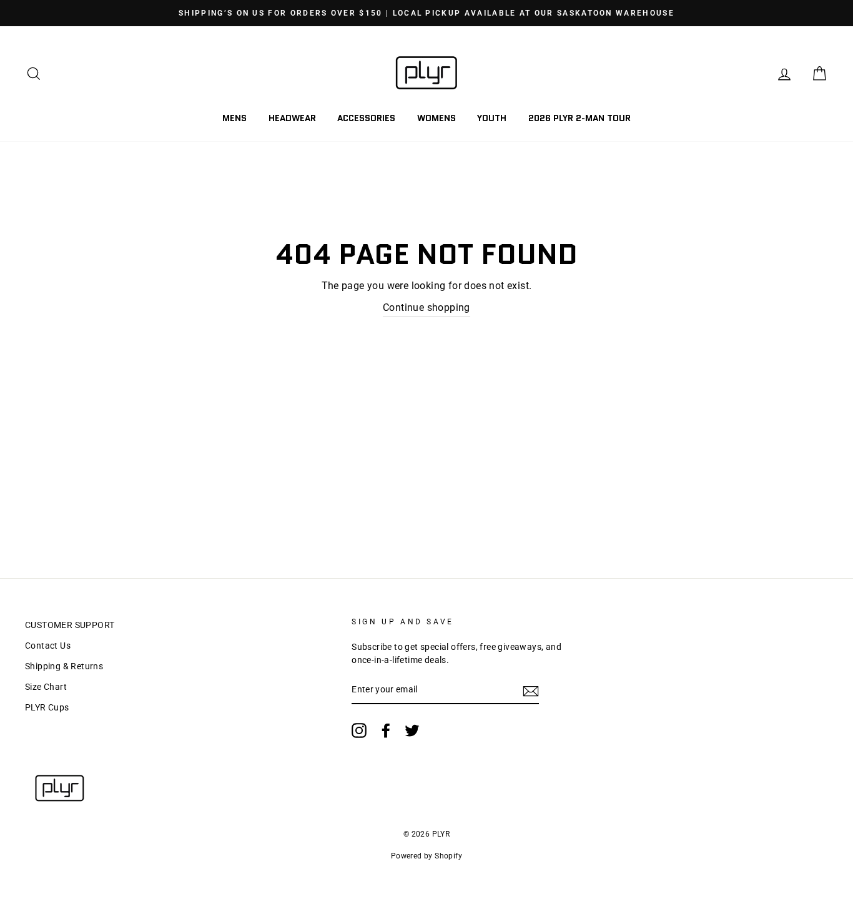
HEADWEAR (292, 118)
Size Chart (46, 687)
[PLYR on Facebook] (385, 730)
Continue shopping (426, 307)
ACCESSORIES (366, 118)
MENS (234, 118)
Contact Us (48, 646)
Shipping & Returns (64, 666)
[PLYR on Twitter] (412, 730)
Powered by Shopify (426, 856)
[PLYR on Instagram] (359, 730)
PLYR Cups (47, 707)
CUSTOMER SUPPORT (69, 625)
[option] (426, 13)
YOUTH (491, 118)
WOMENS (436, 118)
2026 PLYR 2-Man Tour (579, 118)
